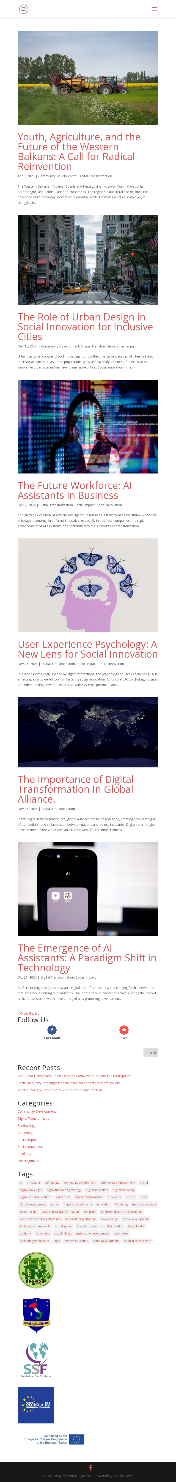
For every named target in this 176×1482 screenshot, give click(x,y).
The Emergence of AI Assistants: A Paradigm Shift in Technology (87, 957)
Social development (136, 1219)
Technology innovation (34, 1241)
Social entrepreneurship (35, 1226)
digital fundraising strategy (64, 1190)
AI (20, 1183)
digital (144, 1183)
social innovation (112, 1226)
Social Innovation (109, 505)
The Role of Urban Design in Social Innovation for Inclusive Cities (85, 326)
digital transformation (89, 1197)
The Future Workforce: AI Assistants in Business (75, 490)
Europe (130, 1197)
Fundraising (26, 1125)
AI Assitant (33, 1183)
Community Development (57, 176)
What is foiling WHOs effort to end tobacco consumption (60, 1090)
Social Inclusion (87, 1226)
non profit (89, 1212)
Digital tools (62, 1197)
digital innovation (97, 1190)
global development (32, 1204)
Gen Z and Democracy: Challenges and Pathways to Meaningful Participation (75, 1076)
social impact (63, 1226)
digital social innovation (34, 1197)
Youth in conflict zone (137, 1241)
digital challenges (30, 1190)
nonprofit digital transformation (122, 1212)
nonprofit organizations (80, 1219)
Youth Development (106, 1241)
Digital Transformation (95, 176)
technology (120, 1233)
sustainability (62, 1233)
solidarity (25, 1233)
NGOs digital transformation (60, 1212)
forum (144, 1197)
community (52, 1183)
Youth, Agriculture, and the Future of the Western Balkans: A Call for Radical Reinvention (79, 151)
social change (109, 1219)
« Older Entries (28, 1013)
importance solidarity (78, 1204)
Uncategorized (28, 1161)
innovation (103, 1204)
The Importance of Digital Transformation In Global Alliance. (76, 789)
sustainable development (92, 1233)
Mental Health (28, 1212)
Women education (76, 1241)
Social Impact (127, 346)
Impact (54, 1204)
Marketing (25, 1132)
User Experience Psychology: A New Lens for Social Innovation (88, 649)
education (114, 1197)
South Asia (43, 1233)
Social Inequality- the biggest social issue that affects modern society (69, 1083)
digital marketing (124, 1190)
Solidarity (24, 1153)
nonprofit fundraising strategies (40, 1219)
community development (80, 1183)
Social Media (136, 1226)
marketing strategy (144, 1204)
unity (57, 1241)
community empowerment (118, 1183)
